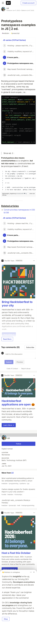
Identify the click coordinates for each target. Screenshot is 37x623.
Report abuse (25, 368)
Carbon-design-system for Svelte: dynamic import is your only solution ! (18, 491)
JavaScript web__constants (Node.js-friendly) (17, 502)
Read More (7, 339)
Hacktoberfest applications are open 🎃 (18, 402)
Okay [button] (6, 619)
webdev (5, 33)
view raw (32, 193)
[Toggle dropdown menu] (34, 260)
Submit (9, 362)
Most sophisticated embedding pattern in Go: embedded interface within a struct (17, 480)
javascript (15, 33)
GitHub (4, 195)
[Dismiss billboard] (33, 572)
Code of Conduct (12, 368)
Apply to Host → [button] (9, 569)
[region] (18, 180)
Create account (28, 3)
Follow (18, 444)
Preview (20, 362)
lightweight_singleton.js (9, 193)
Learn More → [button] (8, 425)
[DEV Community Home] (8, 3)
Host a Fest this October (16, 552)
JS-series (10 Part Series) (14, 40)
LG (8, 8)
